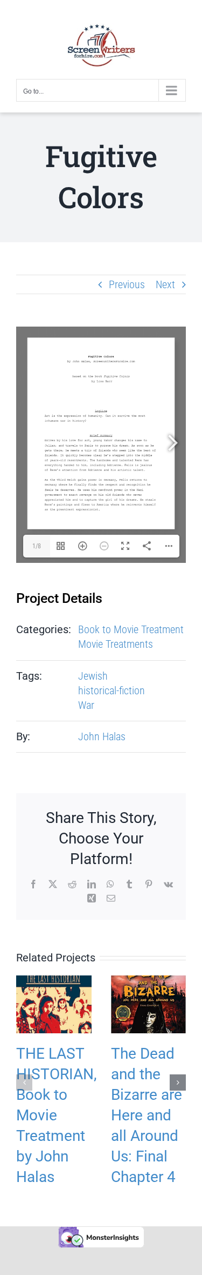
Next (165, 284)
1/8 (36, 546)
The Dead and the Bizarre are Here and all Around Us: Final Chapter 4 (146, 1115)
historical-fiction (111, 690)
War (86, 705)
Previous (127, 284)
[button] (24, 1082)
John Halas (102, 736)
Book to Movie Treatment (131, 629)
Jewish (93, 675)
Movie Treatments (115, 644)
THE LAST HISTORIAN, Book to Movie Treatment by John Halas (56, 1115)
